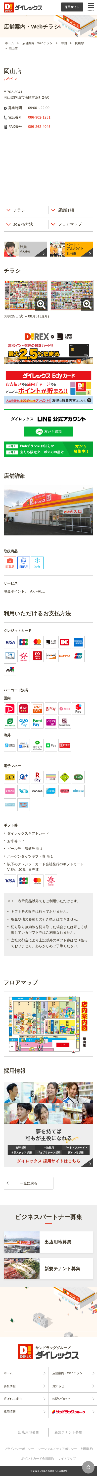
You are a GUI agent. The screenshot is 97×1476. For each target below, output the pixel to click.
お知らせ (58, 1386)
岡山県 (79, 43)
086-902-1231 (39, 117)
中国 (64, 43)
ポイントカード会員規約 (37, 1458)
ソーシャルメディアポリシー (57, 1449)
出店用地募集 (28, 1432)
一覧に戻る (28, 1183)
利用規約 (87, 1449)
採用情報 (10, 1411)
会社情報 (10, 1386)
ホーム (9, 43)
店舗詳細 (66, 210)
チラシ (19, 210)
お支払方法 (23, 224)
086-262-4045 (39, 127)
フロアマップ (70, 224)
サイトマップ (67, 1458)
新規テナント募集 (68, 1432)
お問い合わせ (61, 1399)
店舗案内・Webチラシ (37, 43)
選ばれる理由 (13, 1399)
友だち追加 (53, 432)
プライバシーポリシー (19, 1449)
